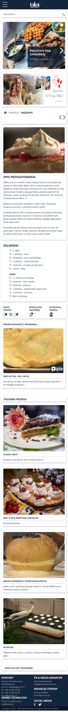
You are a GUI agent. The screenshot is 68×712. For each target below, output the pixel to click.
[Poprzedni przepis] (60, 118)
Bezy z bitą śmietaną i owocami (20, 518)
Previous (6, 50)
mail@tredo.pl (7, 704)
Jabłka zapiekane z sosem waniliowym (24, 581)
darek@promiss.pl (42, 695)
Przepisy (14, 112)
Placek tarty (10, 454)
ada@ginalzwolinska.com (45, 684)
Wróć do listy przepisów (19, 668)
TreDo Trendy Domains (11, 701)
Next (62, 50)
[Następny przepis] (65, 118)
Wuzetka (8, 647)
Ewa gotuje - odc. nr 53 (16, 376)
